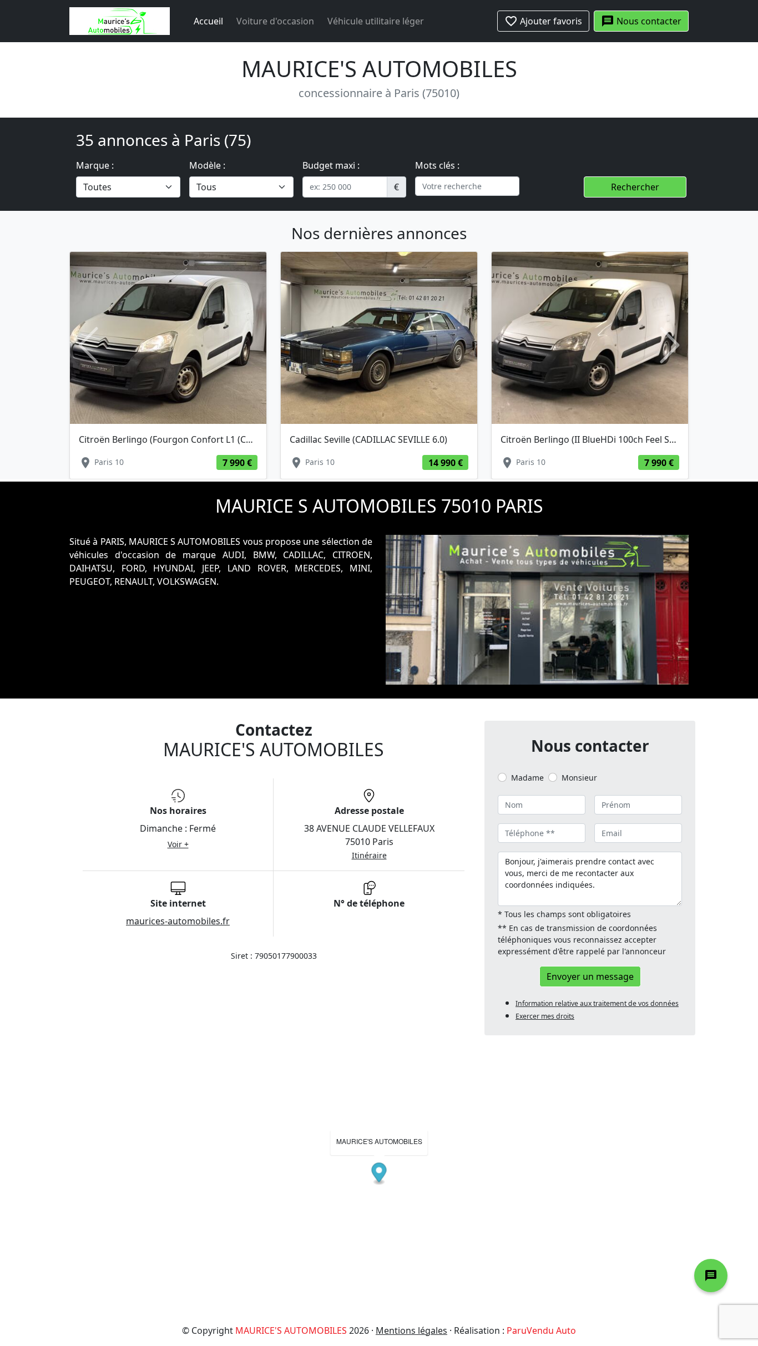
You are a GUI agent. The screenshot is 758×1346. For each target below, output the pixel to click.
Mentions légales (411, 1330)
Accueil (208, 21)
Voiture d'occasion (275, 21)
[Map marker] (379, 1173)
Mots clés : (437, 165)
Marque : (95, 165)
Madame (527, 777)
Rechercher (635, 187)
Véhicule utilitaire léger (375, 21)
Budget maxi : (331, 165)
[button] (88, 345)
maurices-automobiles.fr (178, 921)
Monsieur (579, 777)
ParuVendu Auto (541, 1330)
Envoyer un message (590, 976)
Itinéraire (369, 855)
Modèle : (207, 165)
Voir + (178, 844)
